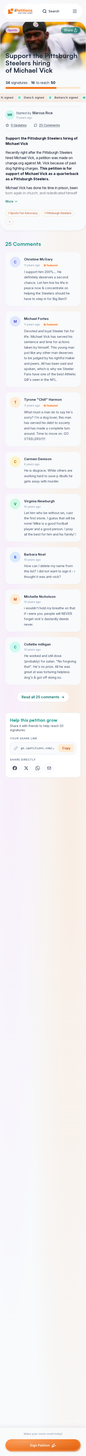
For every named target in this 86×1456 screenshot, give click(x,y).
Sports (12, 30)
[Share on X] (26, 768)
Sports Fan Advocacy (23, 213)
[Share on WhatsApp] (38, 768)
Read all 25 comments (43, 697)
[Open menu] (75, 11)
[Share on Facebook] (15, 768)
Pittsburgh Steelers (57, 213)
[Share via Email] (49, 768)
